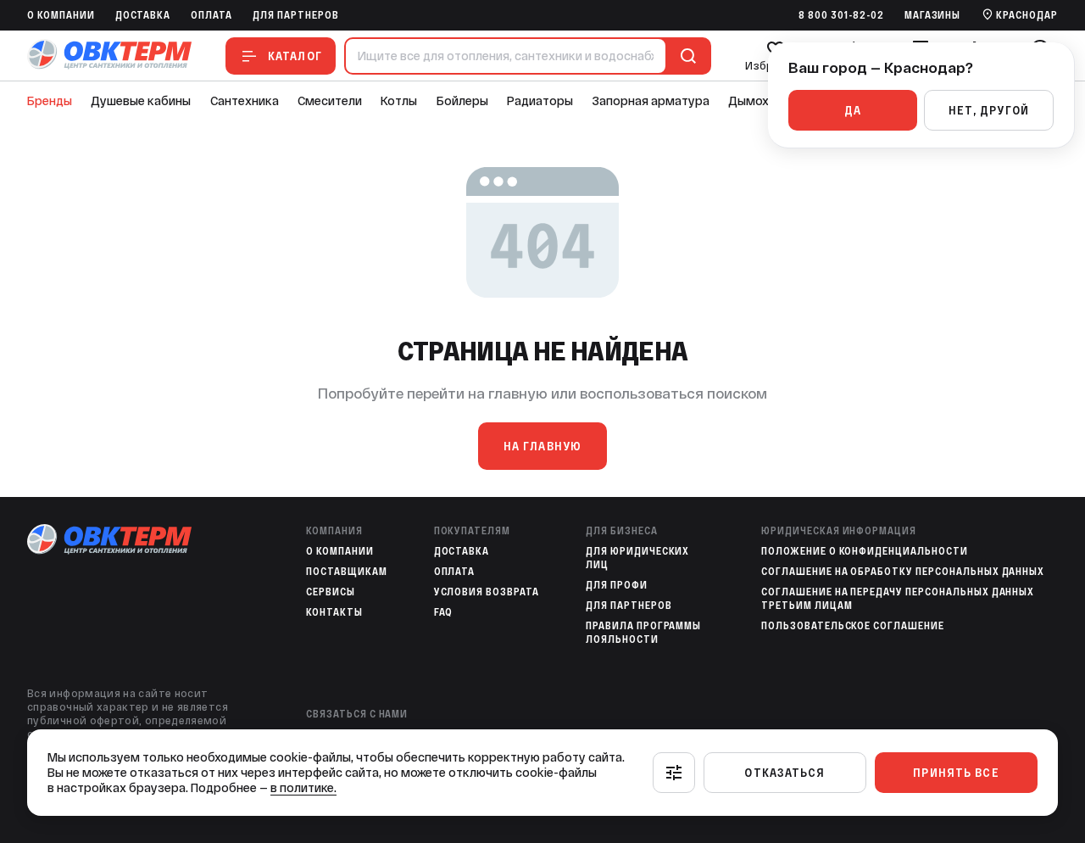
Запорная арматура (651, 101)
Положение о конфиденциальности (864, 551)
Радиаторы (540, 101)
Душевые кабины (141, 101)
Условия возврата (486, 592)
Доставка (143, 15)
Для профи (617, 585)
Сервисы (330, 592)
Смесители (330, 101)
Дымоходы (760, 101)
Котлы (399, 101)
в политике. (303, 788)
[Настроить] (674, 772)
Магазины (932, 15)
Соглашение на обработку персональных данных (902, 572)
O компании (61, 15)
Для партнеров (295, 15)
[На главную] (109, 55)
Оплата (211, 15)
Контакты (334, 612)
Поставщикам (346, 572)
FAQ (443, 612)
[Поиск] (685, 56)
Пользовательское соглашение (852, 626)
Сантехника (244, 101)
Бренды (49, 101)
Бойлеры (462, 101)
